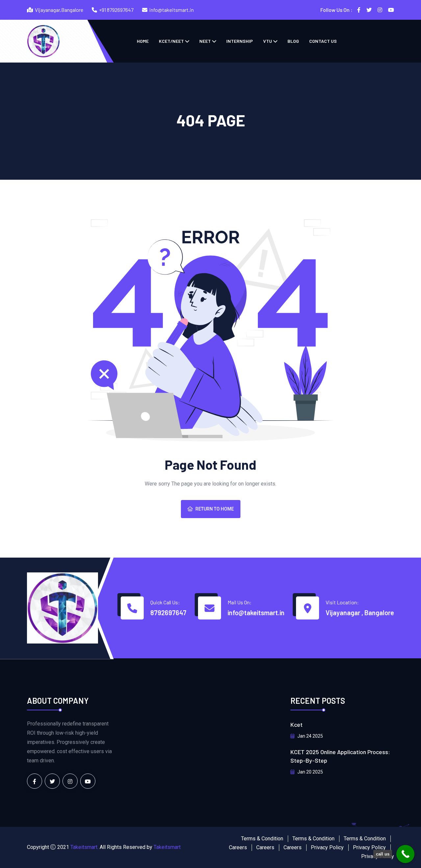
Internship (239, 41)
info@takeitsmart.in (171, 10)
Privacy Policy (327, 847)
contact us (323, 41)
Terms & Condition (262, 838)
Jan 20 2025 (309, 772)
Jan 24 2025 (309, 736)
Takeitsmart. (84, 847)
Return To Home (214, 509)
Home (143, 41)
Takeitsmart (167, 847)
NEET (205, 41)
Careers (238, 847)
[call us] (405, 854)
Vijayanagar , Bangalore (360, 613)
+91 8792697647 (116, 10)
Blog (293, 41)
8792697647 (168, 613)
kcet (296, 724)
